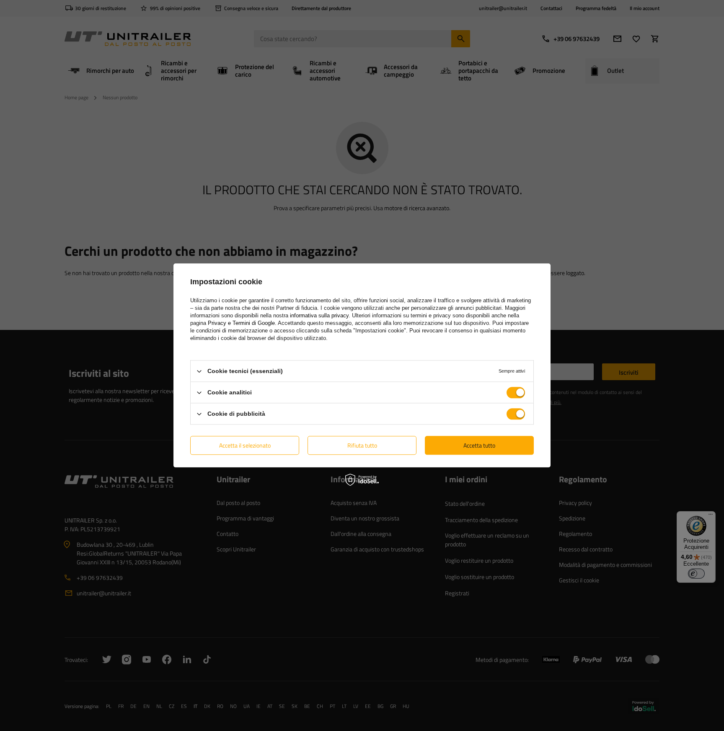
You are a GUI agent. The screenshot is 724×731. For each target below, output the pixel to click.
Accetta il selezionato (245, 445)
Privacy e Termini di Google (241, 323)
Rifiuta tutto (362, 445)
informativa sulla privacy (319, 315)
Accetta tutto (479, 445)
